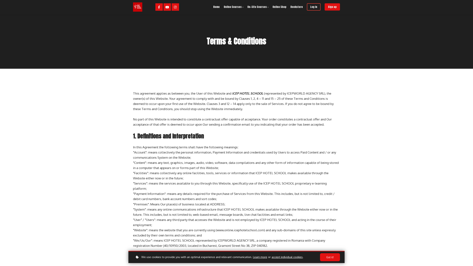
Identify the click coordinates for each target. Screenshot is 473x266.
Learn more (260, 257)
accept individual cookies (287, 257)
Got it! (330, 257)
